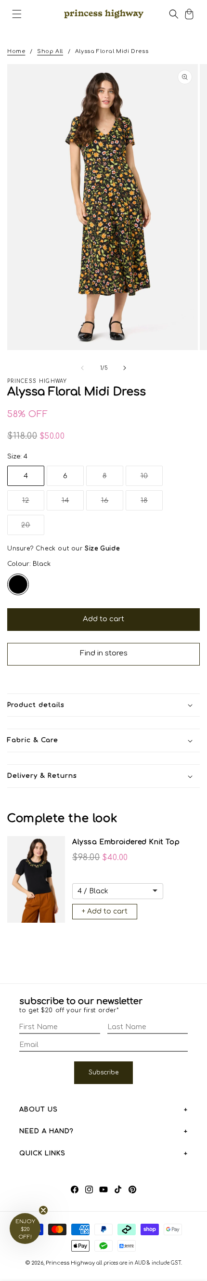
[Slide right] (124, 368)
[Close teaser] (43, 1210)
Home (16, 51)
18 (152, 503)
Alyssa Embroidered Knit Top (126, 842)
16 (112, 503)
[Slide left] (82, 368)
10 (152, 479)
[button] (17, 14)
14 (73, 503)
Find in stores (104, 653)
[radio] (18, 584)
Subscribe (103, 1072)
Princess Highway (70, 1263)
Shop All (50, 51)
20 (32, 528)
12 (33, 503)
